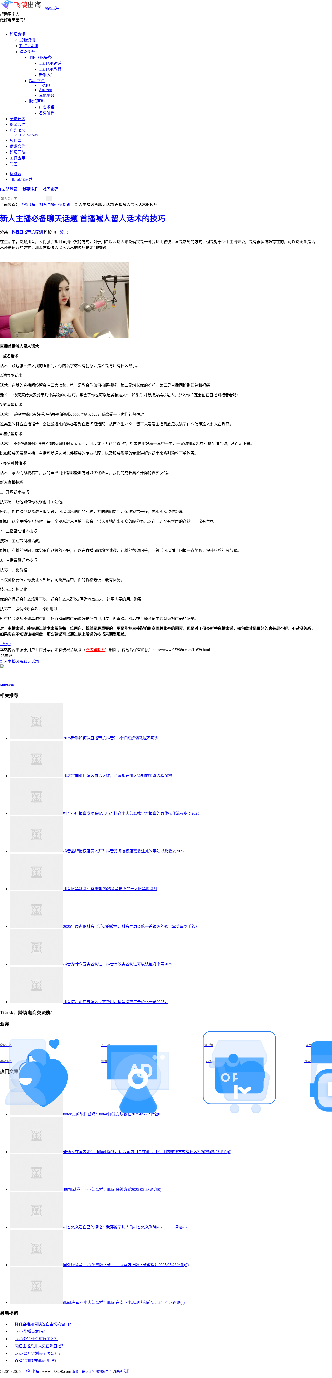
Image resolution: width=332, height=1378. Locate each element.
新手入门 (46, 75)
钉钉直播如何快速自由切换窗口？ (44, 1324)
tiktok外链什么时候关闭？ (36, 1339)
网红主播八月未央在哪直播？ (40, 1346)
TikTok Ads (28, 135)
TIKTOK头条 (40, 57)
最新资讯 (27, 40)
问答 (13, 164)
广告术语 (46, 107)
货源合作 (17, 125)
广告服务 (17, 130)
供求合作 (17, 146)
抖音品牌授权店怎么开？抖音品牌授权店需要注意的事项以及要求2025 (123, 851)
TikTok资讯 (28, 46)
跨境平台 (37, 81)
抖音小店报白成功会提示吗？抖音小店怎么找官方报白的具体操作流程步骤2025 (131, 813)
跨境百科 (37, 101)
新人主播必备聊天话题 (19, 661)
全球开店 (17, 119)
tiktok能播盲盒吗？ (31, 1331)
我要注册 (30, 189)
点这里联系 (95, 650)
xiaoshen (7, 684)
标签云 (15, 174)
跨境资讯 (17, 34)
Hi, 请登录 (8, 189)
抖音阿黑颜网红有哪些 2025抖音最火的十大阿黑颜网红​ (110, 889)
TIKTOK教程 (50, 69)
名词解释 (46, 113)
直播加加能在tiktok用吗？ (36, 1361)
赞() (62, 232)
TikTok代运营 (21, 179)
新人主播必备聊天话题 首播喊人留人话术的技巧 (82, 218)
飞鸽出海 (51, 8)
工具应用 (17, 158)
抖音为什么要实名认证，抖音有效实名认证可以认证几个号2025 (117, 964)
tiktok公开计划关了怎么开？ (38, 1353)
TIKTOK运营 (50, 63)
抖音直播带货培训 (54, 205)
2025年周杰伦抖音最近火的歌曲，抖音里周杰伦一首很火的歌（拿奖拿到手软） (131, 926)
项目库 (15, 141)
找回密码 (50, 189)
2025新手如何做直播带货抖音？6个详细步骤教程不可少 (110, 738)
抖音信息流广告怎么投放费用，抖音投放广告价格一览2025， (115, 1002)
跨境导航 (17, 152)
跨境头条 (27, 52)
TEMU (44, 85)
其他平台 (46, 95)
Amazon (45, 90)
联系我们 (123, 1371)
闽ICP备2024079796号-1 (92, 1371)
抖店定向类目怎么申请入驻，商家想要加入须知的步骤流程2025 (117, 776)
